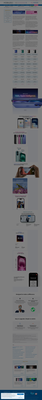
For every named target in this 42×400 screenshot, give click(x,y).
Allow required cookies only (20, 395)
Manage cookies (20, 397)
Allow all (20, 394)
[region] (12, 396)
